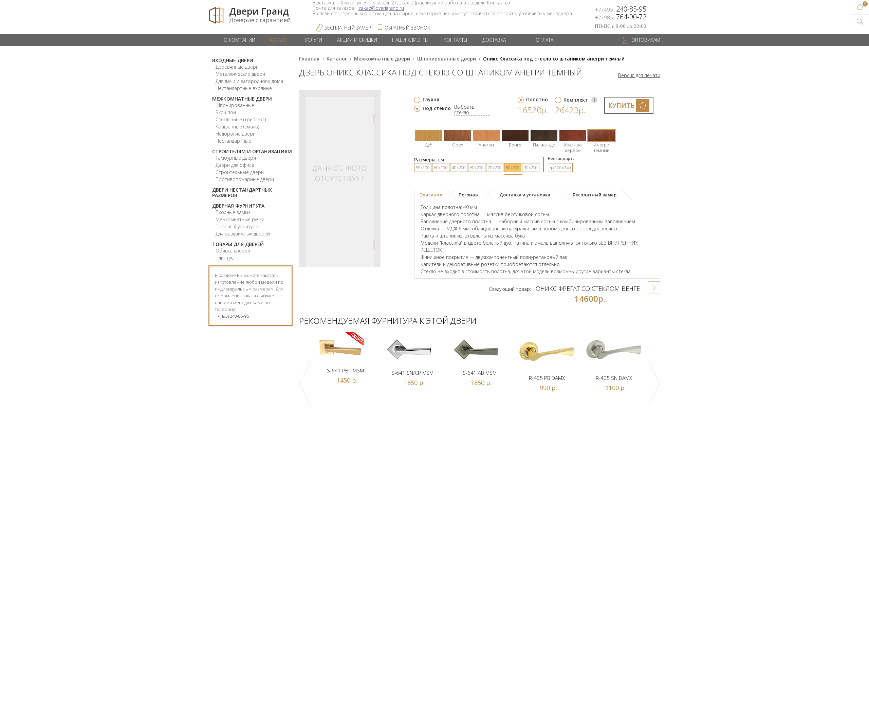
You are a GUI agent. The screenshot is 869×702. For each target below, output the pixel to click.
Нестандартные (233, 141)
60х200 (477, 168)
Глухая (431, 99)
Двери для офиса (235, 165)
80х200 (513, 168)
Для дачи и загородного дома (249, 81)
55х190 (423, 168)
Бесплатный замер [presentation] (594, 195)
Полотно (537, 99)
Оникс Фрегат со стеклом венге (588, 288)
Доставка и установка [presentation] (524, 195)
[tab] (435, 195)
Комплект (575, 99)
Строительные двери (240, 172)
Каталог (280, 40)
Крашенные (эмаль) (237, 126)
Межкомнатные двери (242, 98)
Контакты (455, 40)
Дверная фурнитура (238, 206)
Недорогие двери (236, 133)
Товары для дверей (238, 244)
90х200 (531, 168)
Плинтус (224, 258)
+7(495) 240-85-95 (232, 316)
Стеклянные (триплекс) (241, 119)
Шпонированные (235, 105)
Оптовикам (645, 40)
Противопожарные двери (245, 179)
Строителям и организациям (252, 151)
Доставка (494, 40)
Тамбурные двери (236, 158)
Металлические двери (240, 74)
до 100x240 (560, 168)
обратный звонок (407, 27)
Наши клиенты (410, 40)
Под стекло (437, 108)
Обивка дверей (233, 250)
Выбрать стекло (464, 110)
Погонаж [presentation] (469, 195)
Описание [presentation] (430, 195)
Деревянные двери (237, 67)
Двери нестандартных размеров (242, 192)
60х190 (441, 168)
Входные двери (232, 60)
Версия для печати (639, 75)
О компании (239, 40)
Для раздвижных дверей (243, 233)
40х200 (459, 168)
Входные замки (233, 212)
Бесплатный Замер (348, 27)
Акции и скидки (357, 40)
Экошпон (226, 112)
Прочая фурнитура (237, 226)
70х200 (495, 168)
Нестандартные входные (244, 88)
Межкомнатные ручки (240, 219)
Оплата (544, 40)
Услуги (313, 40)
